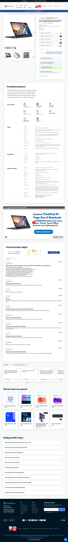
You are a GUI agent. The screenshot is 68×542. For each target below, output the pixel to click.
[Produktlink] (10, 401)
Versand (32, 528)
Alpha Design (41, 537)
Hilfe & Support (34, 507)
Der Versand (54, 26)
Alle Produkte (12, 13)
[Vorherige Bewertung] (24, 383)
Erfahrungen (22, 504)
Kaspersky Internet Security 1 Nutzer (26, 405)
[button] (55, 6)
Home (4, 13)
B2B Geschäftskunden (24, 507)
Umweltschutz (22, 512)
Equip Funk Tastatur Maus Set (56, 423)
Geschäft (7, 13)
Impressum (20, 528)
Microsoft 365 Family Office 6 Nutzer (57, 405)
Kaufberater (34, 504)
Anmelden (61, 509)
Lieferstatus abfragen (35, 510)
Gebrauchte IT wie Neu (24, 505)
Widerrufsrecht (56, 528)
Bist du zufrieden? (35, 512)
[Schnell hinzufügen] (7, 402)
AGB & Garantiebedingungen (40, 528)
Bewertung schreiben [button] (54, 252)
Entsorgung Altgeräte (23, 510)
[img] (8, 261)
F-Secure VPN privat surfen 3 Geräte (10, 423)
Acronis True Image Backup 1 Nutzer (26, 423)
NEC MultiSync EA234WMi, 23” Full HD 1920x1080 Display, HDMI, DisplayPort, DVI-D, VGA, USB (42, 424)
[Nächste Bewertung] (44, 383)
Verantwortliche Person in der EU (40, 196)
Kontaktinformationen (26, 528)
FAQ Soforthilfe (34, 505)
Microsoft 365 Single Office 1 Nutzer (41, 405)
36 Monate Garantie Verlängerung (9, 405)
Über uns (21, 513)
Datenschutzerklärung (49, 528)
